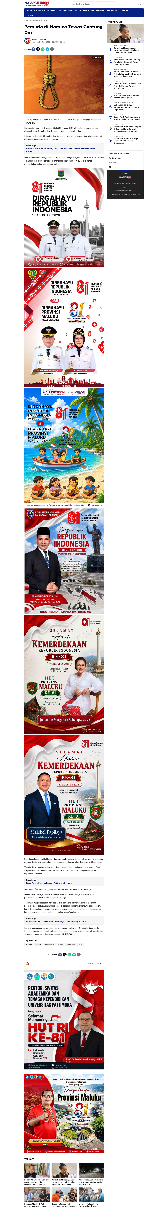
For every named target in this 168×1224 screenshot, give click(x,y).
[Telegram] (47, 49)
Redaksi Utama (39, 39)
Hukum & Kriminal (41, 10)
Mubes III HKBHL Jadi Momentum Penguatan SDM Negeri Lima (56, 921)
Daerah (125, 10)
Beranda (27, 20)
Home (29, 10)
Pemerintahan (113, 10)
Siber (111, 167)
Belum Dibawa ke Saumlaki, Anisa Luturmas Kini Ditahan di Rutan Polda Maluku (60, 150)
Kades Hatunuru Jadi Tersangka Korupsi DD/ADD (64, 1205)
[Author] (27, 41)
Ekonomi (77, 10)
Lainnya (30, 15)
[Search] (115, 4)
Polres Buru (70, 944)
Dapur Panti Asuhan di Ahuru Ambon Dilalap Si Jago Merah (127, 118)
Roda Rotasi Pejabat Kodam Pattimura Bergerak (49, 883)
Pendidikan (56, 10)
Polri (80, 944)
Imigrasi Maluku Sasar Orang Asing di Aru (88, 1205)
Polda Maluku (49, 944)
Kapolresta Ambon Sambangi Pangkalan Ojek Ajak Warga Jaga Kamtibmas (127, 62)
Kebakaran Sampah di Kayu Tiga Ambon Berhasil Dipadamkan (126, 141)
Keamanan (67, 10)
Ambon (29, 944)
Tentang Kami (115, 158)
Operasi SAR (88, 10)
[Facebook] (33, 49)
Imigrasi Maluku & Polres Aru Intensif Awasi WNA (35, 1205)
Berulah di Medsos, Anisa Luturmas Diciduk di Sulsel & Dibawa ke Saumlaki (63, 1182)
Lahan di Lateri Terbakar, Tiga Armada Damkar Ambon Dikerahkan (127, 86)
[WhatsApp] (43, 49)
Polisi (60, 944)
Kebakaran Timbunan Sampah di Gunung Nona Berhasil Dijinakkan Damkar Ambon (127, 129)
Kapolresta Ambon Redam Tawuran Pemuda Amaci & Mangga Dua (91, 1182)
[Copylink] (52, 49)
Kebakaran (100, 10)
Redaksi (112, 163)
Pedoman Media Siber (119, 154)
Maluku (38, 944)
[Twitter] (38, 49)
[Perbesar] (64, 113)
